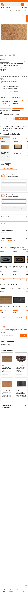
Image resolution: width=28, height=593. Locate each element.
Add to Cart (22, 118)
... (0, 11)
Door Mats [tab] (12, 288)
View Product (5, 374)
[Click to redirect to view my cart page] (25, 4)
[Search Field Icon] (22, 4)
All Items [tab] (3, 288)
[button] (14, 217)
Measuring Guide (14, 91)
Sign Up (23, 335)
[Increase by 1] (12, 118)
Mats (7, 10)
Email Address (4, 332)
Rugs (4, 10)
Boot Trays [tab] (21, 288)
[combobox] (12, 4)
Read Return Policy (7, 130)
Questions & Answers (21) (15, 67)
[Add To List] (23, 62)
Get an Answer (14, 185)
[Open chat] (27, 18)
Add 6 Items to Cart (8, 168)
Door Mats (12, 10)
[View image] (1, 55)
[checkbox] (14, 139)
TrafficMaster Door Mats (22, 10)
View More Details (5, 82)
